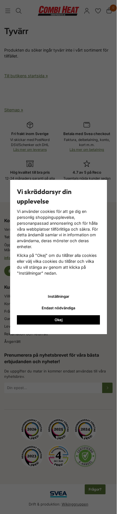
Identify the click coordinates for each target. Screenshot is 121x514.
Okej (58, 319)
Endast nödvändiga (58, 308)
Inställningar (58, 296)
